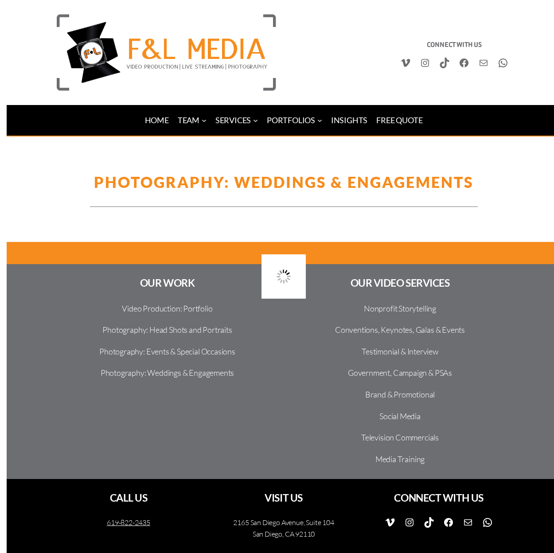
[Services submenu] (255, 120)
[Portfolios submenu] (319, 120)
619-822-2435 (128, 522)
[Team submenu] (204, 120)
